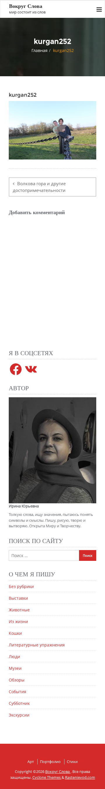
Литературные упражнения (37, 645)
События (17, 691)
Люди (14, 656)
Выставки (18, 598)
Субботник (19, 703)
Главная (40, 50)
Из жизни (18, 621)
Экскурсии (19, 715)
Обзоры (16, 680)
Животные (19, 610)
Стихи (72, 761)
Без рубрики (21, 586)
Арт (30, 761)
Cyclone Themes (47, 777)
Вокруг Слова (58, 771)
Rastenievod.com (80, 777)
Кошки (15, 633)
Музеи (15, 668)
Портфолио (50, 761)
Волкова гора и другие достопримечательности (39, 187)
